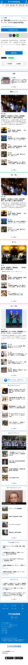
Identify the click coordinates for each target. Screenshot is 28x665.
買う (17, 5)
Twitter (15, 617)
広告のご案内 (4, 630)
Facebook (12, 617)
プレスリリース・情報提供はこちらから (10, 624)
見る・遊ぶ (12, 5)
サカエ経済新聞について (7, 622)
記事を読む (14, 53)
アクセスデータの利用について (8, 626)
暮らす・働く (21, 5)
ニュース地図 (4, 17)
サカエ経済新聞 (13, 2)
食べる (7, 5)
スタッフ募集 (4, 632)
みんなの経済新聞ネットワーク (14, 646)
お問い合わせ (4, 628)
